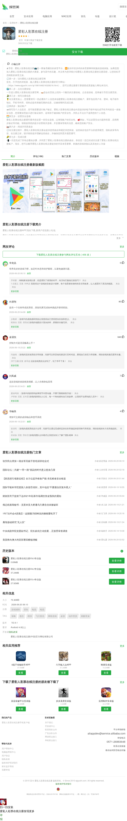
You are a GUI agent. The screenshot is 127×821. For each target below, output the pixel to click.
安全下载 (77, 52)
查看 (20, 672)
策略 (13, 616)
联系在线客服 (119, 746)
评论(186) (38, 156)
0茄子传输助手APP (21, 664)
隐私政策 (13, 631)
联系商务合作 (51, 729)
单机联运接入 (51, 740)
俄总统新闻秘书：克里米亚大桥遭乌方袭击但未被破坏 (30, 504)
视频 (117, 156)
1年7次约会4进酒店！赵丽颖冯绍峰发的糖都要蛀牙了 (30, 513)
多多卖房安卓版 (63, 700)
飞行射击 (40, 616)
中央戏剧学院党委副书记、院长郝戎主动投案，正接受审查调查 (35, 530)
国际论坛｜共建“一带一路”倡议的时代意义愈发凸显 (29, 469)
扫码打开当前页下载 (112, 44)
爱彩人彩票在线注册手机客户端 (16, 722)
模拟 (30, 616)
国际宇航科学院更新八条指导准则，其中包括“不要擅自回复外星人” (37, 487)
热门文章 (66, 156)
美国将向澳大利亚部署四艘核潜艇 (20, 539)
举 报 (1, 817)
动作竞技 (73, 616)
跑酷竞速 (85, 616)
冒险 (26, 609)
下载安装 (38, 40)
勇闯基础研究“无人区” (14, 522)
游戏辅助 (15, 609)
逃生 (22, 616)
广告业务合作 (51, 733)
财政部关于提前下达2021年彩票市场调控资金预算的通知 (32, 496)
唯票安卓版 (106, 664)
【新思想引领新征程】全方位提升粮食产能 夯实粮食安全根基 (34, 478)
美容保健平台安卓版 (20, 700)
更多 (122, 246)
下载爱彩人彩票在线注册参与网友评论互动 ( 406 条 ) (63, 254)
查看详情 (117, 560)
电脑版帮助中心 (9, 751)
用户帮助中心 (8, 748)
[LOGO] (10, 6)
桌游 (63, 616)
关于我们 (49, 722)
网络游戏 (52, 616)
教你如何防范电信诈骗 (115, 750)
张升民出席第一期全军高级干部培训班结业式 (26, 461)
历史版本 (94, 156)
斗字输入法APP (63, 664)
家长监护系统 (8, 766)
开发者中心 (50, 726)
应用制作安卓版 (106, 700)
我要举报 (6, 769)
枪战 (34, 609)
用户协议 (6, 755)
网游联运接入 (51, 736)
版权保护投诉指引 (10, 762)
